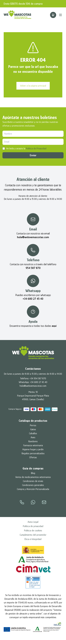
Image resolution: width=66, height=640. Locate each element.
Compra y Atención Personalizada (33, 489)
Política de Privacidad (36, 148)
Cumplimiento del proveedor (33, 534)
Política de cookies (33, 530)
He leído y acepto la (26, 148)
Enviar (33, 155)
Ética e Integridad (33, 539)
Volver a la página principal (33, 85)
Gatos (33, 429)
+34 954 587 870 (38, 378)
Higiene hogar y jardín (33, 449)
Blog (33, 473)
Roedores (33, 441)
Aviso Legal (33, 522)
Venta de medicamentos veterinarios (33, 477)
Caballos (33, 433)
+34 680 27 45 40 (38, 382)
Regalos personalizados (33, 453)
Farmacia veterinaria (33, 445)
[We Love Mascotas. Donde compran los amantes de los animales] (33, 352)
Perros (33, 425)
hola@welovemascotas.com (33, 385)
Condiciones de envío (33, 481)
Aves (33, 437)
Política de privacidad (33, 526)
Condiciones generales (33, 485)
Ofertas (33, 457)
